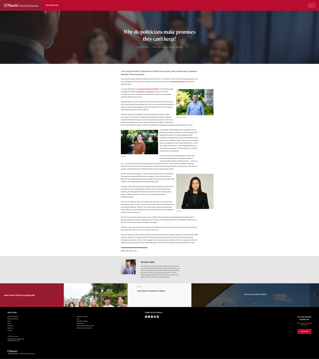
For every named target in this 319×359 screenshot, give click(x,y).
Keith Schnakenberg (179, 81)
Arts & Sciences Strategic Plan (85, 325)
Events (9, 323)
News (8, 321)
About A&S (10, 328)
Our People (10, 325)
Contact (9, 330)
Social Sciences (169, 47)
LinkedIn (158, 317)
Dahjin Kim (140, 91)
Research (179, 47)
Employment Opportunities (84, 328)
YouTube (155, 317)
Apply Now (304, 331)
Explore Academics (12, 316)
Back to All (133, 251)
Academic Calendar (82, 316)
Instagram (146, 317)
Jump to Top (125, 251)
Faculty (160, 47)
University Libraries (82, 321)
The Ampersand (52, 5)
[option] (127, 295)
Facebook (149, 317)
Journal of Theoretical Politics (149, 89)
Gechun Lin (151, 91)
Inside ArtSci (80, 323)
